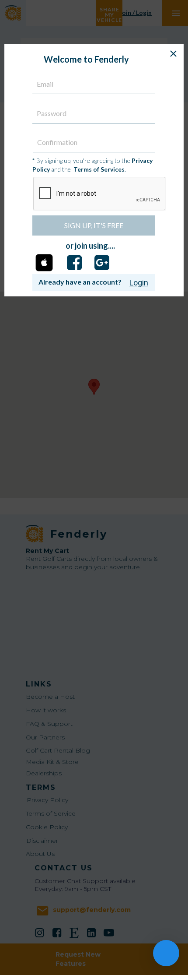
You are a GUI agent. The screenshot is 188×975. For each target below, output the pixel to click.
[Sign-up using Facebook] (74, 262)
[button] (44, 263)
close (173, 53)
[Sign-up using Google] (102, 262)
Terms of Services (99, 169)
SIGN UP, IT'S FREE (93, 225)
